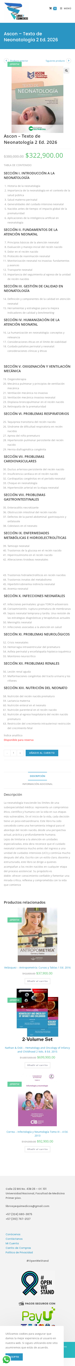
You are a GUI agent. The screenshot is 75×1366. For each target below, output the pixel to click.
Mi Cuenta (12, 1243)
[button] (66, 71)
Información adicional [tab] (37, 784)
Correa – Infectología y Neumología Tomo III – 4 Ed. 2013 (37, 1133)
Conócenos (13, 1234)
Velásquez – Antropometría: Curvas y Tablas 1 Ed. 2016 (37, 967)
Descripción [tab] (37, 776)
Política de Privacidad (19, 1252)
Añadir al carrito (42, 752)
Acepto (14, 1356)
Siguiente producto (55, 60)
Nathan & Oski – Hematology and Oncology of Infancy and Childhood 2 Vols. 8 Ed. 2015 (37, 1049)
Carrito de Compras (18, 1248)
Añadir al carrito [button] (37, 981)
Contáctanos (14, 1239)
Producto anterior (19, 60)
